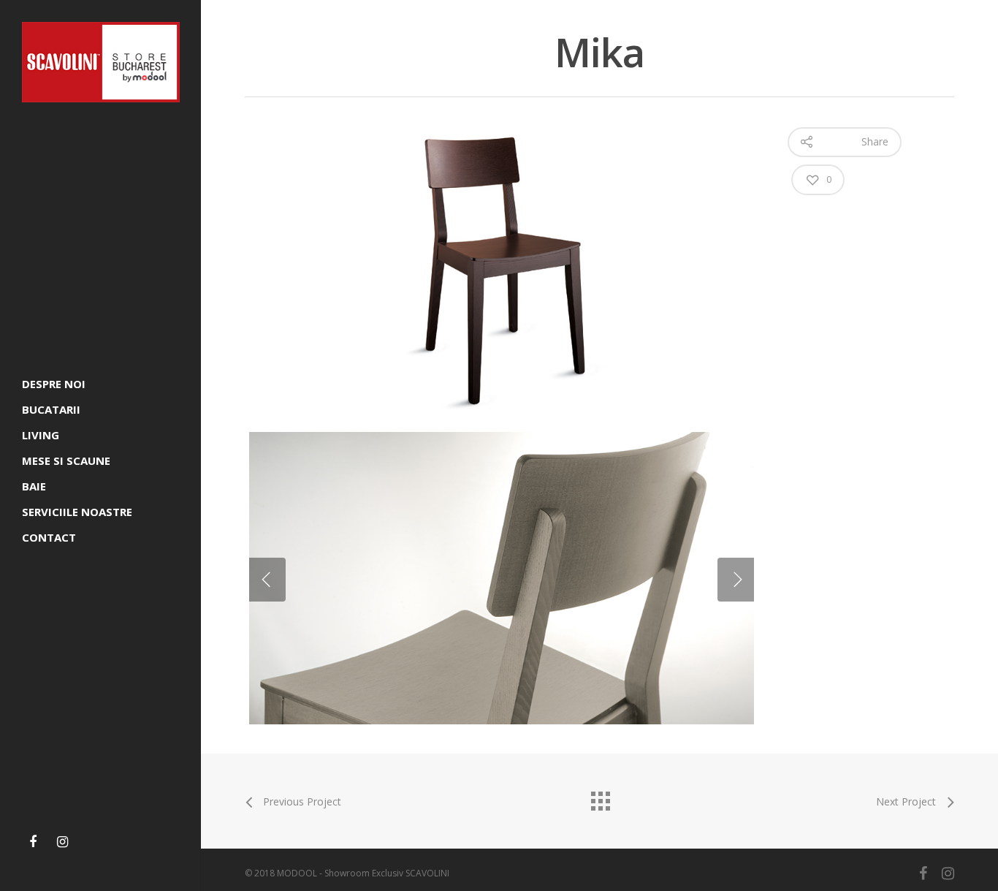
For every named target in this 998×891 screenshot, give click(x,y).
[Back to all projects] (599, 797)
